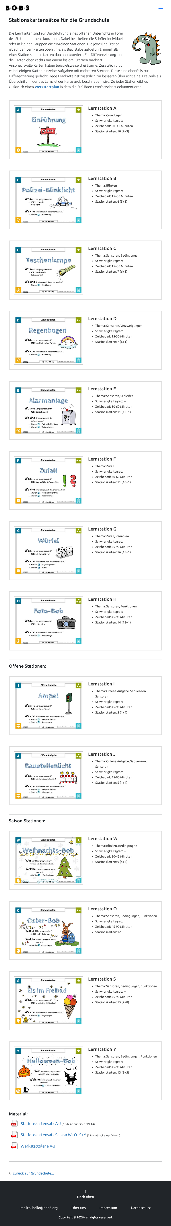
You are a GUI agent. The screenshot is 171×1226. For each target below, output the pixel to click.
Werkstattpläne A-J (38, 1146)
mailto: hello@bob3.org (39, 1208)
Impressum (108, 1208)
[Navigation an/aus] (160, 8)
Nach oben (85, 1197)
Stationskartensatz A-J (41, 1123)
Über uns (78, 1208)
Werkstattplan (47, 87)
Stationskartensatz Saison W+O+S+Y (53, 1135)
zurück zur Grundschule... (33, 1173)
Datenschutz (141, 1208)
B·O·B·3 (17, 8)
